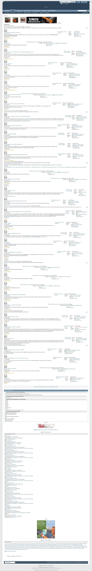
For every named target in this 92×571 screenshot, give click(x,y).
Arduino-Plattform (82, 167)
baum (78, 543)
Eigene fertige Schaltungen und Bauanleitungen (13, 125)
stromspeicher (41, 548)
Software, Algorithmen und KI (9, 190)
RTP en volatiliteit (61, 368)
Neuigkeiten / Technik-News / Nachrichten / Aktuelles (14, 349)
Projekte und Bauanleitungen (9, 110)
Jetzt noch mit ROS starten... (79, 378)
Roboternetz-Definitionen (26, 118)
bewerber (85, 543)
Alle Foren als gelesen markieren (40, 386)
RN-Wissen (43, 10)
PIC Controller (6, 171)
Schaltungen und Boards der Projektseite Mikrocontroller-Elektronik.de (17, 211)
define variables (25, 544)
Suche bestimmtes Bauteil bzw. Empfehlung (12, 32)
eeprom (45, 544)
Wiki (61, 164)
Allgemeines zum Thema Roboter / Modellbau (12, 94)
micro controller (74, 546)
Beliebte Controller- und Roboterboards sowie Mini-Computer (15, 205)
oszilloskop (16, 547)
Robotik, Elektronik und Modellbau (10, 26)
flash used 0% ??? (69, 544)
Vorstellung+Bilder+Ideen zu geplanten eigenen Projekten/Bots (15, 154)
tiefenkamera (57, 548)
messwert (68, 546)
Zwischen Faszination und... (10, 455)
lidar (59, 546)
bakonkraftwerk (67, 543)
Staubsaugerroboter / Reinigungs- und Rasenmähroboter (15, 294)
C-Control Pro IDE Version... (77, 252)
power (21, 547)
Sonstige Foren (7, 310)
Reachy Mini (68, 305)
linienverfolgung (63, 546)
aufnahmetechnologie (46, 543)
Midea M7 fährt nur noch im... (75, 295)
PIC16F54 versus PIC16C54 (53, 172)
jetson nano (28, 546)
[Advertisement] (19, 0)
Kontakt (48, 562)
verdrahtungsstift (80, 548)
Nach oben (85, 562)
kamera (38, 546)
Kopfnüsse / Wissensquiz (8, 338)
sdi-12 (57, 547)
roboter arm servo (42, 547)
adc (13, 543)
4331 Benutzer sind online (10, 393)
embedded (54, 544)
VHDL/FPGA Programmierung (9, 196)
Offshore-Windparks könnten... (74, 350)
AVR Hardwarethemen (8, 167)
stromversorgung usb (48, 548)
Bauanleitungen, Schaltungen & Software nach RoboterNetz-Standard (17, 116)
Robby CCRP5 (6, 267)
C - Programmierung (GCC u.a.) (36, 167)
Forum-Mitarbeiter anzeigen (52, 386)
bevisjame (14, 506)
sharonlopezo (14, 438)
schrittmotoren (53, 547)
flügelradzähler (75, 544)
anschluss (19, 543)
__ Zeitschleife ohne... (75, 223)
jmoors (13, 488)
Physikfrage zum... (81, 52)
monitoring (7, 547)
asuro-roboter (30, 543)
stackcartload (14, 484)
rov (46, 547)
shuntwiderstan (69, 547)
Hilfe (78, 2)
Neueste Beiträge (36, 10)
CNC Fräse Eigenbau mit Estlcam (75, 84)
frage (81, 544)
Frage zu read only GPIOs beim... (79, 233)
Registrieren (84, 2)
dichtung (30, 544)
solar (73, 547)
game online (14, 546)
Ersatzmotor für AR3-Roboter (74, 74)
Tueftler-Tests (19, 10)
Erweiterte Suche (85, 12)
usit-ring (66, 548)
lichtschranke (55, 546)
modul (85, 546)
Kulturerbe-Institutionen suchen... (11, 478)
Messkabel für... (77, 32)
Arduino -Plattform (7, 223)
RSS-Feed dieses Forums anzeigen (33, 42)
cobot (17, 544)
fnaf (79, 544)
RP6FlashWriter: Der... (55, 276)
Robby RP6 (6, 276)
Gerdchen (14, 442)
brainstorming (13, 544)
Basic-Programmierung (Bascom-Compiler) (21, 167)
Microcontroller (7, 161)
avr (54, 543)
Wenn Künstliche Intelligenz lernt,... (11, 450)
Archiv (58, 562)
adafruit (10, 543)
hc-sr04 (18, 546)
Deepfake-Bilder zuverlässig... (10, 496)
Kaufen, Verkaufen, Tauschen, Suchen (11, 316)
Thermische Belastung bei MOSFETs (11, 436)
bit (9, 544)
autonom (52, 543)
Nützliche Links (19, 12)
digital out (34, 544)
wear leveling (15, 549)
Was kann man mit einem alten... (46, 94)
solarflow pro (14, 548)
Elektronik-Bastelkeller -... (82, 316)
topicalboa (14, 474)
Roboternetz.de (54, 562)
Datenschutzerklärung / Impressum (67, 562)
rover (49, 547)
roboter (37, 547)
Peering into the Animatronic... (10, 464)
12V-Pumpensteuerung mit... (77, 125)
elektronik (49, 544)
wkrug (13, 511)
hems (21, 546)
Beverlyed (14, 497)
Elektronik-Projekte (52, 10)
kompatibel (42, 546)
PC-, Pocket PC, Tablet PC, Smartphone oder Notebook (14, 103)
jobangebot (35, 546)
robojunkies (33, 547)
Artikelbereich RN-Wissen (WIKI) (25, 360)
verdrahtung (74, 548)
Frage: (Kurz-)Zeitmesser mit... (76, 104)
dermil (13, 493)
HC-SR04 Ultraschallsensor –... (10, 459)
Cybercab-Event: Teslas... (9, 492)
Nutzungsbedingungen (78, 562)
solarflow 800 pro (77, 547)
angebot (15, 543)
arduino (26, 543)
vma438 (10, 549)
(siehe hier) (43, 331)
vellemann (70, 548)
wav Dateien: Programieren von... (75, 242)
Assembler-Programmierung (47, 167)
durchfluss (42, 544)
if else (25, 546)
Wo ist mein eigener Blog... (75, 358)
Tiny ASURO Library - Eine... (44, 285)
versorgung (7, 549)
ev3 (58, 544)
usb (64, 548)
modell (78, 546)
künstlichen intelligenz (49, 546)
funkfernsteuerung (8, 546)
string (35, 548)
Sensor (59, 547)
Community (6, 344)
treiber (61, 548)
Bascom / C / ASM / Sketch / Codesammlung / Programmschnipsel (66, 167)
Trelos (22, 410)
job (31, 546)
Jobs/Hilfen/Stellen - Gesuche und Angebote (12, 326)
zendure (19, 549)
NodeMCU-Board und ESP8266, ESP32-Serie (12, 233)
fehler (61, 544)
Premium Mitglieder (34, 12)
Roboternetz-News (15, 447)
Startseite (7, 10)
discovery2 (38, 544)
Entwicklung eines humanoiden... (78, 134)
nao (10, 547)
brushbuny (14, 516)
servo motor (63, 547)
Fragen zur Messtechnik (9, 482)
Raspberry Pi (6, 241)
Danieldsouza (14, 461)
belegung (81, 543)
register (29, 547)
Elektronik (6, 42)
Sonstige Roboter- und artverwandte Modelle (12, 305)
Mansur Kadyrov (15, 465)
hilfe (23, 546)
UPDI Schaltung (7, 505)
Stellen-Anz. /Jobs (27, 10)
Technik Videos (46, 12)
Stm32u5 (74, 179)
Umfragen (6, 377)
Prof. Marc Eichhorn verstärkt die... (11, 501)
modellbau (82, 546)
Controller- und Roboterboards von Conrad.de (13, 252)
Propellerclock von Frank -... (81, 116)
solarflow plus (9, 548)
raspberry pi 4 (25, 547)
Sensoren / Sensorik (8, 63)
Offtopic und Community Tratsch (10, 368)
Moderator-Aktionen (27, 12)
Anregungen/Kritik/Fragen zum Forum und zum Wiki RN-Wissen (16, 358)
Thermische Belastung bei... (51, 43)
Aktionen (13, 12)
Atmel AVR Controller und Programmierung (12, 163)
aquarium (23, 543)
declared (20, 544)
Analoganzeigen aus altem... (73, 201)
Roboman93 (7, 397)
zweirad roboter (24, 549)
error (57, 544)
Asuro (5, 285)
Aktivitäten (41, 12)
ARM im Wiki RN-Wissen (46, 181)
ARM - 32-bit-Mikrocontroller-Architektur (12, 179)
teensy (54, 548)
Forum (13, 10)
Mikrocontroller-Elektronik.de (10, 216)
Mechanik (6, 84)
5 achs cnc (7, 543)
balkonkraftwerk (74, 543)
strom (37, 548)
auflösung (40, 543)
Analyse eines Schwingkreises (81, 338)
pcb (18, 547)
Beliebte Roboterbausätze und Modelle (11, 261)
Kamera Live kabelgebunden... (72, 63)
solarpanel (28, 548)
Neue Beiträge (6, 12)
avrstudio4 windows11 (60, 543)
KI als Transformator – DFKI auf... (11, 473)
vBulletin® (44, 567)
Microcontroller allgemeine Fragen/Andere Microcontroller (15, 200)
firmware (64, 544)
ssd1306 (32, 548)
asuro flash (36, 543)
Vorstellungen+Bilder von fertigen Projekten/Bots (13, 144)
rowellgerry (14, 470)
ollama (12, 547)
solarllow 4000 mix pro (21, 548)
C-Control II (6, 260)
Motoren (5, 73)
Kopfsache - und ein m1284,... (78, 144)
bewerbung (7, 544)
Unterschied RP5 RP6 (45, 267)
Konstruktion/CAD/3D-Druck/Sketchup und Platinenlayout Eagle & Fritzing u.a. (19, 52)
